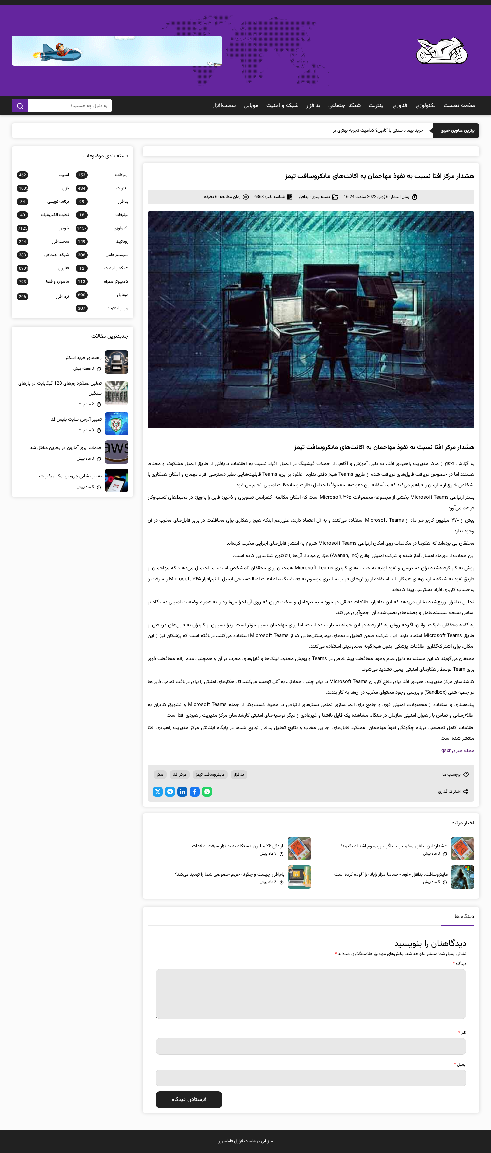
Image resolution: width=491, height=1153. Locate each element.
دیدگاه (459, 964)
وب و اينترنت (103, 308)
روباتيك (103, 241)
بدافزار (313, 105)
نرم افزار (44, 296)
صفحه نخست (459, 105)
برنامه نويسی (44, 201)
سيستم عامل (103, 255)
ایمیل (460, 1064)
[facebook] (195, 792)
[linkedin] (182, 792)
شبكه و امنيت (282, 105)
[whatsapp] (207, 792)
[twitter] (158, 792)
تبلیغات (103, 215)
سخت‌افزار (224, 105)
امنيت (44, 175)
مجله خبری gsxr (457, 751)
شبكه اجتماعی (344, 105)
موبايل (251, 105)
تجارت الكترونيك (44, 215)
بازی (43, 188)
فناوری (400, 105)
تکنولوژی (426, 105)
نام (462, 1033)
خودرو (43, 228)
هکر (160, 774)
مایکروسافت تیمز (210, 774)
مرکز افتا (180, 774)
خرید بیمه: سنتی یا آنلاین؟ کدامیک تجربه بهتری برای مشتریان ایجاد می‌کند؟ (355, 130)
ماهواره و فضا (44, 281)
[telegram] (170, 792)
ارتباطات (103, 175)
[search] (20, 105)
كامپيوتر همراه (103, 281)
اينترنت (377, 105)
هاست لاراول (245, 1141)
